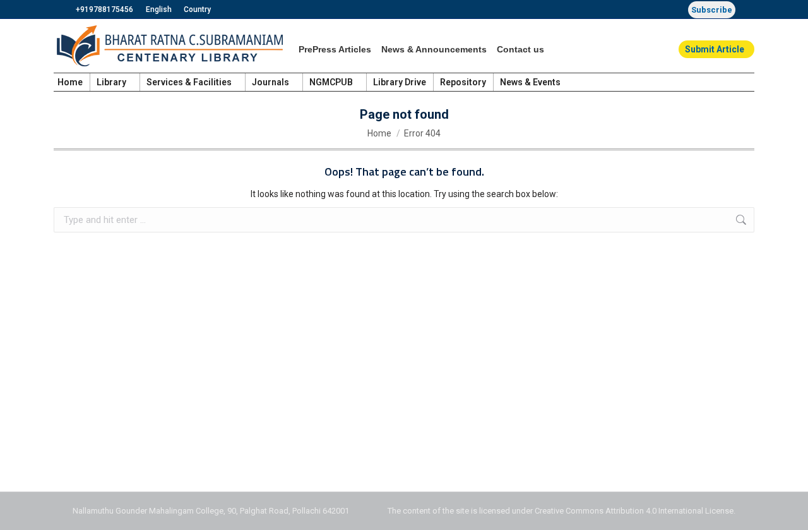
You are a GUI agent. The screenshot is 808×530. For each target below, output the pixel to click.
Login (743, 82)
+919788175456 (104, 9)
